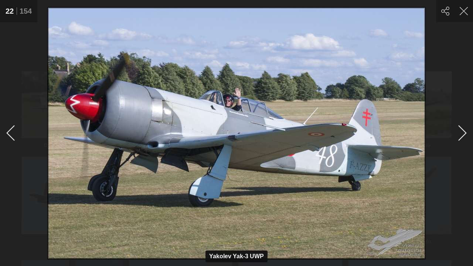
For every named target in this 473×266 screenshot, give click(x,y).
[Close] (464, 11)
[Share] (445, 11)
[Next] (462, 133)
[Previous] (11, 133)
